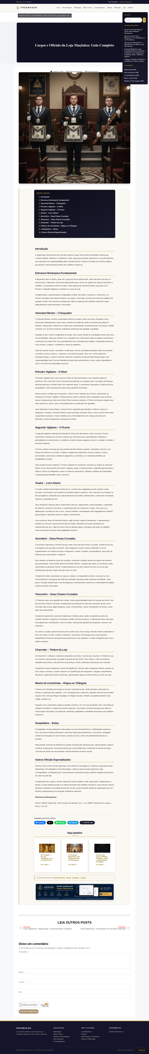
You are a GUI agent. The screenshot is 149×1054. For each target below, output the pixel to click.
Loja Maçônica (86, 1031)
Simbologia (77, 7)
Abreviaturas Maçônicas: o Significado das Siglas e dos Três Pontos (134, 44)
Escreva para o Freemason (90, 1036)
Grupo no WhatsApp (88, 1039)
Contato (130, 7)
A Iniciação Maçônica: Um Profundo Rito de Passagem (74, 857)
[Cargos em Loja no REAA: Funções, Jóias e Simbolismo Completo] (102, 848)
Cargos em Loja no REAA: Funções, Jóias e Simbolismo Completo (102, 858)
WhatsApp (61, 822)
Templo (83, 878)
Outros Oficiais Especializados (54, 232)
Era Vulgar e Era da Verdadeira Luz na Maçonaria (47, 857)
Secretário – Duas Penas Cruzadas (54, 216)
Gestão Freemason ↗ (126, 2)
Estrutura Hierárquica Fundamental (55, 200)
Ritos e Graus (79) (130, 78)
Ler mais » (45, 864)
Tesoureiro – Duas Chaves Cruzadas (55, 219)
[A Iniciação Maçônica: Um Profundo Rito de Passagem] (75, 848)
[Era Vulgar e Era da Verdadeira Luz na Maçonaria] (47, 848)
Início (58, 7)
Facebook (41, 822)
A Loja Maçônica (99, 7)
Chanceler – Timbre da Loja (52, 223)
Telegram (74, 822)
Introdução (45, 197)
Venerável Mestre (59, 878)
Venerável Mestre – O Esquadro (53, 203)
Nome (21, 972)
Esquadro (75, 878)
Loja (124, 7)
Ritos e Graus (87, 7)
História (109, 7)
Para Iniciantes (113, 2)
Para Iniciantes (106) (131, 72)
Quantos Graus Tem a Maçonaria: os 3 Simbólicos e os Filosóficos (134, 37)
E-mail (22, 982)
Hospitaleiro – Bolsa (49, 229)
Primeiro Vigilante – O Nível (52, 207)
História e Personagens (61, 1036)
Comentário (24, 952)
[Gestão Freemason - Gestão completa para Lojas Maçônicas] (75, 892)
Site (20, 992)
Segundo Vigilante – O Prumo (52, 210)
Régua (68, 878)
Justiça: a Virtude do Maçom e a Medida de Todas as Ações (134, 60)
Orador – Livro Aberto (49, 213)
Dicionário (117, 7)
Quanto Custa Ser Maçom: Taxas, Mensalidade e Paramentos (133, 31)
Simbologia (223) (130, 69)
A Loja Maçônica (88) (131, 75)
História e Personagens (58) (134, 81)
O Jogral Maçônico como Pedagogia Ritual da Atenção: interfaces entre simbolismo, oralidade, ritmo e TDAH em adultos (134, 52)
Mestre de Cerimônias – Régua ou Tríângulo (59, 226)
